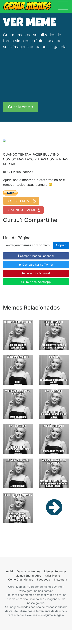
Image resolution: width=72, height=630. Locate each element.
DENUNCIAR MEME (21, 210)
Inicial (9, 571)
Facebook (43, 579)
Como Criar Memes (20, 579)
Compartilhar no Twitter (37, 264)
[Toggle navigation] (63, 6)
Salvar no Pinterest (37, 273)
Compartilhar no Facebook (37, 255)
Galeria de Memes (28, 571)
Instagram (60, 579)
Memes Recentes (55, 571)
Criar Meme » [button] (20, 107)
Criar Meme (52, 575)
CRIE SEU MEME (19, 201)
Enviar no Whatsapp (37, 282)
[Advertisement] (36, 76)
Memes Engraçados (28, 575)
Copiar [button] (61, 245)
